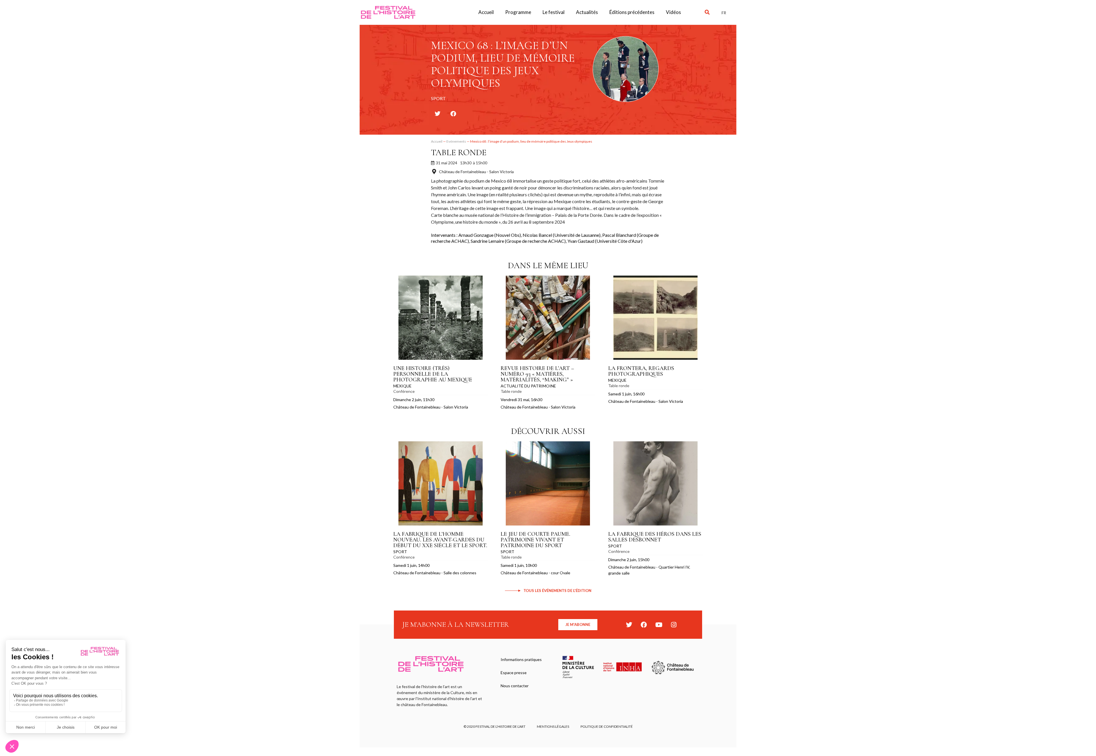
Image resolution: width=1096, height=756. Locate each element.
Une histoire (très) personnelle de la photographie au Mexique (432, 374)
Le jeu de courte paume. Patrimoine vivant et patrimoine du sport (535, 540)
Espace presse (514, 672)
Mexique (402, 385)
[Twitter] (629, 625)
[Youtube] (659, 625)
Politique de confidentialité (607, 726)
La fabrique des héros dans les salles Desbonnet (654, 537)
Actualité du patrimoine (528, 385)
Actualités (587, 12)
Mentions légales (553, 726)
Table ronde (458, 152)
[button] (707, 12)
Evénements (456, 141)
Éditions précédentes (631, 12)
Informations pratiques (521, 659)
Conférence (404, 391)
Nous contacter (515, 685)
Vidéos (673, 12)
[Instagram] (673, 625)
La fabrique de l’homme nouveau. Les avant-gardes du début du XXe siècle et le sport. (440, 540)
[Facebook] (644, 625)
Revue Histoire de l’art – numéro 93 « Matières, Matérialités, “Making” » (537, 374)
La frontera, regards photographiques (641, 371)
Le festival (554, 12)
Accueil (486, 12)
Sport (400, 551)
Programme (518, 12)
